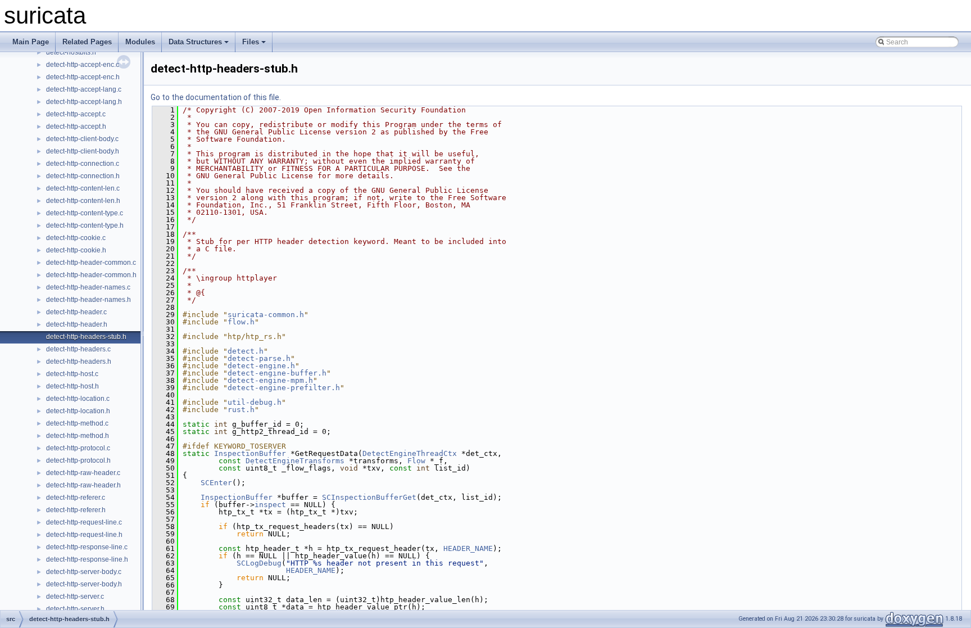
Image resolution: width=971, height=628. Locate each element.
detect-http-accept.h (76, 126)
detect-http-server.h (75, 609)
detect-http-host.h (72, 386)
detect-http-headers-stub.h (86, 337)
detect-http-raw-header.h (83, 485)
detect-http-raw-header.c (83, 473)
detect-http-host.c (72, 374)
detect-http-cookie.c (76, 238)
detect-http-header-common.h (91, 275)
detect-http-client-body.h (82, 151)
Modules (140, 42)
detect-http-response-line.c (87, 547)
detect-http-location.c (78, 399)
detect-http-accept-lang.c (83, 89)
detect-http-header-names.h (88, 300)
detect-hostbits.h (71, 52)
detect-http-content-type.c (84, 213)
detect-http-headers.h (78, 361)
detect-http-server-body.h (84, 584)
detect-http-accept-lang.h (84, 102)
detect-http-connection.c (82, 164)
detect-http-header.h (76, 324)
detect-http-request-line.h (84, 535)
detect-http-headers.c (78, 349)
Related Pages (87, 42)
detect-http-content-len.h (83, 201)
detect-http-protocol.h (78, 460)
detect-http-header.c (76, 312)
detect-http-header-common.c (91, 262)
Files (250, 42)
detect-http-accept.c (76, 114)
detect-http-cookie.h (76, 250)
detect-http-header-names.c (88, 287)
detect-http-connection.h (83, 176)
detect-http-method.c (77, 423)
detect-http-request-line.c (84, 522)
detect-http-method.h (77, 436)
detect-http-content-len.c (83, 188)
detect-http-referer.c (75, 498)
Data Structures (195, 42)
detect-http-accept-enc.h (83, 77)
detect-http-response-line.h (87, 559)
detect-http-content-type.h (85, 225)
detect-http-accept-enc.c (82, 65)
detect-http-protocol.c (78, 448)
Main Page (30, 42)
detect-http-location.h (78, 411)
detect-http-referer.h (76, 510)
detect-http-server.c (75, 596)
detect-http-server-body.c (83, 572)
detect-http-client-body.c (82, 139)
